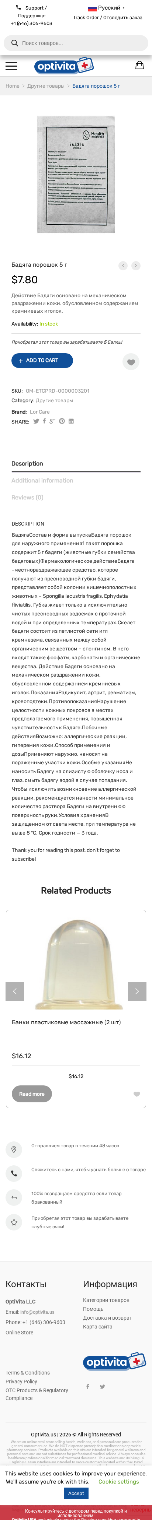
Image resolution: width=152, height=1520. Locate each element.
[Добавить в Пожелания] (130, 361)
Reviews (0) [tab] (27, 497)
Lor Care (40, 412)
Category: (23, 400)
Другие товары (54, 400)
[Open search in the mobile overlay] (76, 43)
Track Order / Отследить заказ (107, 17)
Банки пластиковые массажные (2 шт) (66, 1022)
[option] (76, 174)
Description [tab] (27, 463)
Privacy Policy (21, 1381)
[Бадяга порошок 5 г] (44, 422)
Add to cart (42, 360)
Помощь (93, 1309)
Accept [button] (76, 1493)
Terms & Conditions (28, 1373)
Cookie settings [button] (119, 1481)
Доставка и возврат (107, 1318)
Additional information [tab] (42, 480)
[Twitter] (102, 1386)
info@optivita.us (37, 1312)
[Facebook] (87, 1386)
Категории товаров (106, 1300)
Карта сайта (98, 1327)
